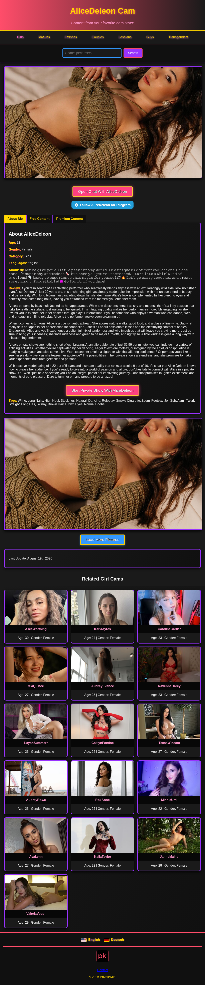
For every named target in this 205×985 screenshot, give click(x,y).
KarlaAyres (102, 629)
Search (133, 53)
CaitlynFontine (102, 743)
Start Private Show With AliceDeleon (102, 390)
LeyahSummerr (36, 743)
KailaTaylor (102, 856)
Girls (20, 37)
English (94, 939)
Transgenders (178, 37)
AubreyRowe (36, 800)
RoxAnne (102, 800)
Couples (98, 37)
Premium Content (69, 218)
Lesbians (125, 37)
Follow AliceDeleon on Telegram (105, 205)
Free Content (39, 218)
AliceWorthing (36, 629)
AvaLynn (36, 856)
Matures (44, 37)
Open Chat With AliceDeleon (102, 191)
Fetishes (71, 37)
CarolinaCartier (169, 629)
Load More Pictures (102, 540)
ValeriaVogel (35, 913)
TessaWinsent (169, 743)
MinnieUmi (169, 800)
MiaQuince (36, 686)
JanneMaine (169, 856)
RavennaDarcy (169, 686)
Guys (150, 37)
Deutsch (117, 939)
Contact (102, 970)
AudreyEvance (102, 686)
